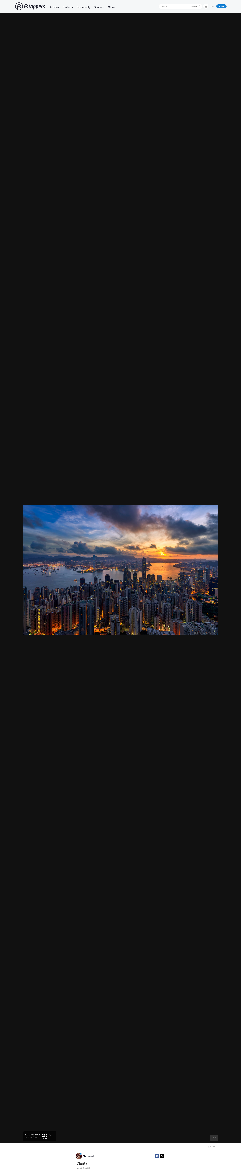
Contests (99, 7)
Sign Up (221, 6)
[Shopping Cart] (205, 6)
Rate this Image (32, 1134)
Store (111, 7)
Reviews (68, 7)
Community (83, 7)
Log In (212, 6)
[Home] (30, 6)
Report (212, 1146)
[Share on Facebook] (157, 1156)
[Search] (200, 6)
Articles (54, 7)
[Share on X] (162, 1156)
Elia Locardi (88, 1156)
